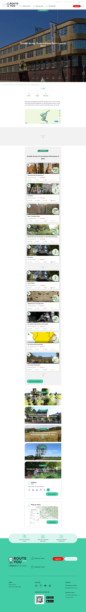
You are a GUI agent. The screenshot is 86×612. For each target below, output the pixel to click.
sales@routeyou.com (71, 588)
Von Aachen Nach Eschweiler (35, 344)
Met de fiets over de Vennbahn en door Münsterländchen (43, 236)
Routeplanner (52, 522)
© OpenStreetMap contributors (56, 123)
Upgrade (77, 6)
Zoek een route (40, 567)
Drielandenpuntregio (22, 84)
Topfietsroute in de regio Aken (36, 303)
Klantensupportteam (71, 595)
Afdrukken (45, 95)
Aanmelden (70, 559)
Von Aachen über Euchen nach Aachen (38, 324)
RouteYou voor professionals (69, 1)
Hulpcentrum (70, 597)
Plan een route (39, 558)
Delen (28, 95)
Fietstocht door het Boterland (35, 175)
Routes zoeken (52, 494)
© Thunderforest (48, 123)
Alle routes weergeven (35, 381)
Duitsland (12, 84)
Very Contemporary (6, 80)
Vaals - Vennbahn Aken (34, 216)
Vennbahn (30, 196)
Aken (27, 84)
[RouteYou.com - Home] (12, 5)
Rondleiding (58, 1)
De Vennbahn (31, 283)
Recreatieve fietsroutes (6, 84)
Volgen (37, 95)
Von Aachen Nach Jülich (34, 365)
